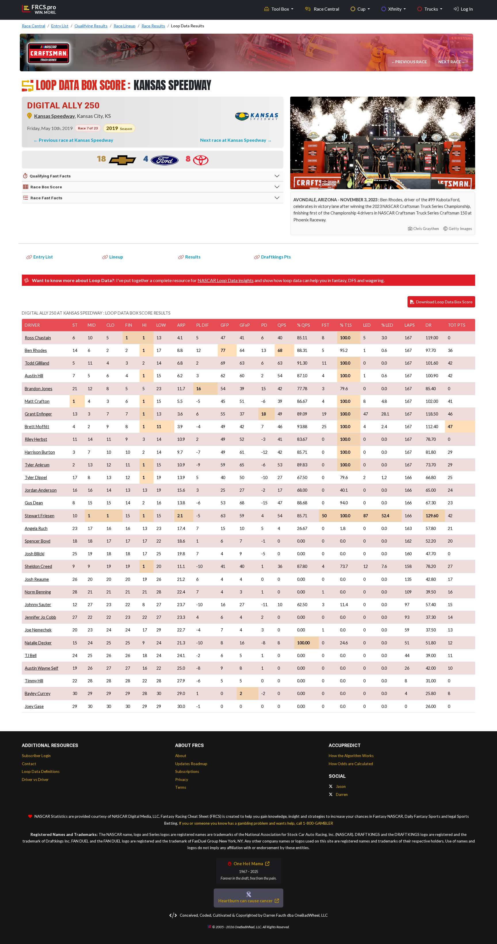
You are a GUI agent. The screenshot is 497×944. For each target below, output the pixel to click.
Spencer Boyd (37, 541)
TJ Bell (31, 655)
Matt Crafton (37, 401)
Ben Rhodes (36, 350)
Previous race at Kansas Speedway (76, 140)
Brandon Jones (38, 388)
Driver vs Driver (35, 779)
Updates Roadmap (191, 763)
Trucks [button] (431, 9)
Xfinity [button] (395, 9)
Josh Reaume (37, 579)
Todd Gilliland (37, 363)
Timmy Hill (34, 680)
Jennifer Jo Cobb (40, 617)
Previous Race (411, 61)
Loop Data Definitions (41, 771)
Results (192, 256)
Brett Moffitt (37, 426)
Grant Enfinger (38, 413)
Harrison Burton (40, 452)
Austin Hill (34, 375)
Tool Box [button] (280, 9)
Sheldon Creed (38, 566)
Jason (340, 786)
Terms (180, 787)
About (180, 755)
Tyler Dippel (36, 477)
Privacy (181, 779)
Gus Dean (34, 502)
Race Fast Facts (46, 198)
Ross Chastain (38, 337)
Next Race (450, 61)
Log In (467, 9)
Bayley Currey (37, 693)
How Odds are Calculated (351, 763)
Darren (341, 794)
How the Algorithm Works (351, 755)
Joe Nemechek (38, 629)
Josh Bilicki (34, 553)
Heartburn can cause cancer (246, 900)
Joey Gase (34, 706)
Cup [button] (362, 9)
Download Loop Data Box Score (444, 301)
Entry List (43, 256)
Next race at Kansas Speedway (233, 140)
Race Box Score (46, 187)
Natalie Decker (38, 642)
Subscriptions (187, 771)
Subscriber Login (36, 755)
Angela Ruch (36, 528)
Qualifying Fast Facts (50, 176)
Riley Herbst (36, 439)
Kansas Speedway (54, 116)
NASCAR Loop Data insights (226, 280)
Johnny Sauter (38, 604)
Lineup (116, 256)
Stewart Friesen (39, 515)
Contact (29, 763)
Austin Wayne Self (41, 668)
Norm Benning (38, 591)
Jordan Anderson (41, 490)
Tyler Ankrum (37, 464)
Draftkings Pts (276, 256)
